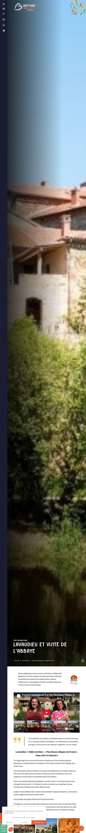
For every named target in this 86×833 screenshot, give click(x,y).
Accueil (17, 660)
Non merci (9, 822)
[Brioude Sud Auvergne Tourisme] (47, 6)
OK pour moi (38, 822)
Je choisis (24, 822)
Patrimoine (25, 660)
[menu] (3, 4)
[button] (10, 829)
